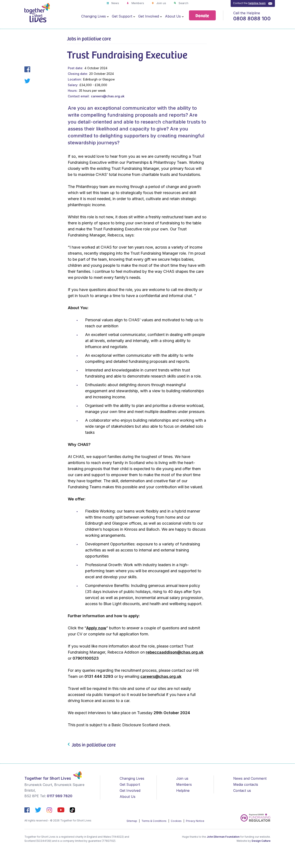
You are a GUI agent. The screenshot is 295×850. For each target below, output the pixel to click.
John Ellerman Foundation (223, 836)
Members (137, 3)
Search (183, 3)
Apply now (96, 628)
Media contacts (245, 784)
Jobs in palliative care (89, 38)
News (115, 3)
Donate (202, 15)
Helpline (183, 790)
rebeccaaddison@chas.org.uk (174, 652)
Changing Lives (93, 16)
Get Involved (148, 16)
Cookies (176, 821)
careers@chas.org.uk (107, 96)
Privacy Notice (195, 821)
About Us (173, 16)
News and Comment (249, 778)
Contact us (242, 790)
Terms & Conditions (154, 821)
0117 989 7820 (59, 796)
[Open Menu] (108, 16)
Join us (160, 3)
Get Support (122, 16)
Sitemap (132, 821)
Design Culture (261, 840)
